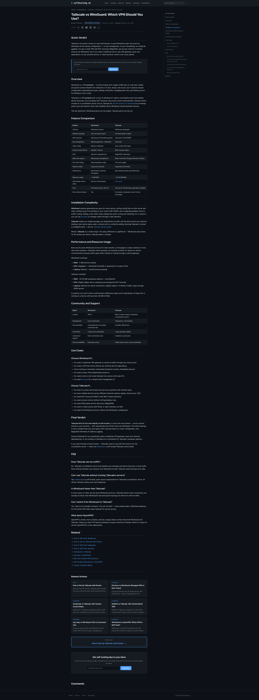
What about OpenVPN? (173, 72)
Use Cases (168, 40)
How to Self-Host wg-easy (84, 548)
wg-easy (84, 217)
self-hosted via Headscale (125, 103)
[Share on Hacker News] (86, 27)
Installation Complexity (172, 27)
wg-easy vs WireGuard (82, 555)
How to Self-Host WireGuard (85, 538)
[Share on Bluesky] (94, 27)
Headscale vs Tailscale (82, 552)
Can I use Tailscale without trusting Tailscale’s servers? (177, 60)
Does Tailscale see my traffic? (175, 56)
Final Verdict (169, 49)
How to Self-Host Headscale (85, 545)
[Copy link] (98, 27)
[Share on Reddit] (82, 27)
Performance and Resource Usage (174, 32)
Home (73, 10)
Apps (106, 3)
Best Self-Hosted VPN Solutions (86, 558)
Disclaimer (91, 695)
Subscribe (113, 69)
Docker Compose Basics (83, 565)
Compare (113, 3)
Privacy (77, 695)
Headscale (118, 181)
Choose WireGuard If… (173, 43)
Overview (168, 20)
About (71, 695)
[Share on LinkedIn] (90, 27)
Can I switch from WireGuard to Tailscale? (175, 68)
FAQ (166, 53)
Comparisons (81, 10)
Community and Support (173, 37)
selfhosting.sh (81, 3)
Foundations (146, 3)
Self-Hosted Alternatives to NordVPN (88, 562)
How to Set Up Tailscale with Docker (88, 542)
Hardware (136, 3)
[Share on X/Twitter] (78, 27)
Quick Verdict (169, 17)
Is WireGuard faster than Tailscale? (176, 64)
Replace (128, 3)
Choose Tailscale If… (172, 46)
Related (167, 76)
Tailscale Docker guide (102, 227)
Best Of (121, 3)
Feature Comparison (171, 24)
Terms (84, 695)
